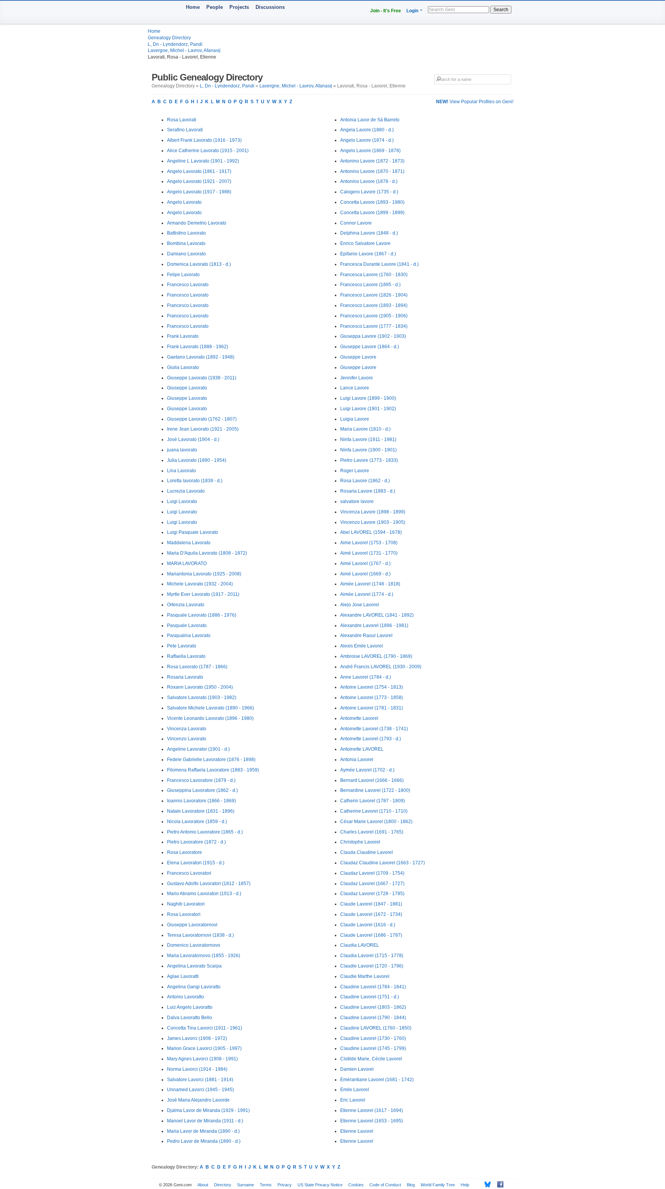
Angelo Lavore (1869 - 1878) (370, 150)
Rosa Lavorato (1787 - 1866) (197, 666)
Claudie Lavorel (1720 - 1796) (371, 966)
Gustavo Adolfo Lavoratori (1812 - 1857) (209, 883)
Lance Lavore (354, 388)
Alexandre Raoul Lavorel (366, 635)
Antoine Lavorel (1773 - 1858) (371, 697)
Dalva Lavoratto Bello (189, 1017)
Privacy (284, 1184)
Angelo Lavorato (184, 202)
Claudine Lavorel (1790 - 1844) (373, 1017)
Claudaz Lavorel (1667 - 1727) (372, 883)
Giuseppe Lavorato (187, 388)
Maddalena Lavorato (189, 542)
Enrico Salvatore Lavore (365, 243)
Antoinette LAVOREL (362, 749)
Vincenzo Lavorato (186, 738)
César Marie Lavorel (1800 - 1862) (376, 821)
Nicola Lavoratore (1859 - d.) (197, 821)
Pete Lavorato (181, 646)
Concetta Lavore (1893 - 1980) (372, 202)
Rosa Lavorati (181, 119)
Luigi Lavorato (182, 501)
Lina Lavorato (181, 470)
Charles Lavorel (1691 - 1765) (371, 832)
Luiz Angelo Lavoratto (189, 1007)
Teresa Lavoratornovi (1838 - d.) (200, 935)
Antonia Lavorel (356, 759)
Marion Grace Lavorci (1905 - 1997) (204, 1048)
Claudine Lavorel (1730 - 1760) (373, 1038)
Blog (411, 1184)
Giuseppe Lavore (358, 357)
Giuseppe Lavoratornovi (192, 924)
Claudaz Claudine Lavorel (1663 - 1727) (382, 862)
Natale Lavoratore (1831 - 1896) (200, 811)
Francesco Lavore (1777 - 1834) (374, 326)
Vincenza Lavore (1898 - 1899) (372, 512)
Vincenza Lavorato (186, 728)
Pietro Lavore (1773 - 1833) (369, 460)
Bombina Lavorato (186, 243)
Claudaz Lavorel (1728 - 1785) (372, 893)
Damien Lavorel (357, 1069)
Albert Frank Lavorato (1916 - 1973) (204, 140)
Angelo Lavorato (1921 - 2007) (199, 181)
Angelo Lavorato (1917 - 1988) (199, 192)
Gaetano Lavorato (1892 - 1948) (200, 357)
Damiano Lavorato (186, 254)
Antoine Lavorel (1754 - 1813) (371, 687)
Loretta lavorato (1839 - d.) (194, 480)
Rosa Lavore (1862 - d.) (365, 480)
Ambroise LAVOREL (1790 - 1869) (376, 656)
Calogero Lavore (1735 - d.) (369, 192)
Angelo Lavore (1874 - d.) (367, 140)
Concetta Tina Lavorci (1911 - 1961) (204, 1028)
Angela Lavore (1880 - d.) (367, 129)
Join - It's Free (385, 10)
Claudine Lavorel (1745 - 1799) (373, 1048)
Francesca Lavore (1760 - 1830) (374, 274)
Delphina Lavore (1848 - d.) (369, 233)
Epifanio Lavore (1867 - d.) (368, 254)
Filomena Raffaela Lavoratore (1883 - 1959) (213, 770)
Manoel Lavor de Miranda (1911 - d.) (205, 1121)
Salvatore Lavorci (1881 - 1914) (200, 1079)
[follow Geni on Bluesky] (485, 1184)
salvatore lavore (357, 501)
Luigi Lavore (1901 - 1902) (368, 408)
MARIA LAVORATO (187, 563)
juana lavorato (182, 450)
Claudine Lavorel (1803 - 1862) (373, 1007)
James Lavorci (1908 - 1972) (197, 1038)
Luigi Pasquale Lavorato (192, 532)
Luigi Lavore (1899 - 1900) (368, 398)
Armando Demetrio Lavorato (196, 223)
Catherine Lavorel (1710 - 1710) (374, 811)
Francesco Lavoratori (189, 873)
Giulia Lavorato (183, 367)
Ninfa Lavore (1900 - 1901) (368, 450)
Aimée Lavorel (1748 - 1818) (370, 584)
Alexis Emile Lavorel (361, 646)
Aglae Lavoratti (183, 976)
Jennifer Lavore (356, 378)
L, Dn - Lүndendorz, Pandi (175, 44)
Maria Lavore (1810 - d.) (365, 429)
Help (465, 1184)
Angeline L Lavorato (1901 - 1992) (203, 161)
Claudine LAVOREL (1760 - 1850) (375, 1028)
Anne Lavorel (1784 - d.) (365, 677)
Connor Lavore (356, 223)
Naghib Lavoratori (186, 904)
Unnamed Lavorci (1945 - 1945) (200, 1089)
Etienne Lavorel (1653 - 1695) (371, 1121)
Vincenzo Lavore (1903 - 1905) (372, 522)
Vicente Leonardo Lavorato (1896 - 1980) (210, 718)
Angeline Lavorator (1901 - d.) (198, 749)
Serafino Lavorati (185, 129)
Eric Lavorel (352, 1100)
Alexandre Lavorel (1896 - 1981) (374, 625)
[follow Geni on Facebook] (498, 1184)
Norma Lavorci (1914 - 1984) (197, 1069)
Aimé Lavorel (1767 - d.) (365, 563)
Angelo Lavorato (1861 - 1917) (199, 171)
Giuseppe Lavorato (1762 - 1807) (202, 419)
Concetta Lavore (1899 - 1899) (372, 212)
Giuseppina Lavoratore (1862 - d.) (202, 790)
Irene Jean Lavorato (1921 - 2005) (203, 429)
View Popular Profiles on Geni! (474, 101)
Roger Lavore (354, 470)
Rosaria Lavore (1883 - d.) (367, 491)
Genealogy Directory (169, 37)
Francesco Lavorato (188, 284)
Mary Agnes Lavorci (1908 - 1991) (202, 1059)
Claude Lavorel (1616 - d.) (367, 924)
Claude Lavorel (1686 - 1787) (371, 935)
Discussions (270, 7)
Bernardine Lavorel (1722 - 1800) (375, 790)
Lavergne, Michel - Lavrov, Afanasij (184, 50)
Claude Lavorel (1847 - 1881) (371, 904)
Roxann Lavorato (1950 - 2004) (200, 687)
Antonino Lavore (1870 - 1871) (372, 171)
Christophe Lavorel (360, 842)
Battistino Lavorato (186, 233)
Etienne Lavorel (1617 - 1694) (371, 1110)
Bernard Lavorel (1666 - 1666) (372, 780)
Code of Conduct (385, 1184)
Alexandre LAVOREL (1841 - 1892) (377, 615)
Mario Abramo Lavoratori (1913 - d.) (204, 893)
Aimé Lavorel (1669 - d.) (365, 574)
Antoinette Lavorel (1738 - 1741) (374, 728)
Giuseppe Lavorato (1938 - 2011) (201, 378)
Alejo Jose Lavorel (359, 604)
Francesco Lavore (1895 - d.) (370, 284)
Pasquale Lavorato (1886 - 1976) (201, 615)
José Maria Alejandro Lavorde (198, 1100)
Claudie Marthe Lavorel (364, 976)
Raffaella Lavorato (186, 656)
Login (412, 10)
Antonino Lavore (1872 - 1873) (372, 161)
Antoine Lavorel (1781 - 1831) (371, 708)
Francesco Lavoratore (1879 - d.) (201, 780)
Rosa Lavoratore (184, 852)
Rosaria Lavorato (185, 677)
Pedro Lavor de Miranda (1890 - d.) (204, 1141)
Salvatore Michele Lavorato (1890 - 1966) (210, 708)
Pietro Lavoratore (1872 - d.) (196, 842)
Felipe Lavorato (183, 274)
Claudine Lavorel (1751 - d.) (369, 996)
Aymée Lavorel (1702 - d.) (367, 770)
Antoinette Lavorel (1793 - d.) (370, 738)
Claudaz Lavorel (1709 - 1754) (372, 873)
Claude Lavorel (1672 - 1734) (371, 914)
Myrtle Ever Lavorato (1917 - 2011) (203, 594)
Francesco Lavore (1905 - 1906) (374, 316)
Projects (239, 7)
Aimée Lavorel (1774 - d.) (366, 594)
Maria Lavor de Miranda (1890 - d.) (203, 1131)
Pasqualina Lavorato (189, 635)
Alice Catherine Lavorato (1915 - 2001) (208, 150)
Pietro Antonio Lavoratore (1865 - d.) (205, 832)
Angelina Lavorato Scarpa (194, 966)
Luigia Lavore (354, 419)
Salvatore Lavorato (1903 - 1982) (201, 697)
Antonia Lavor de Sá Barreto (369, 119)
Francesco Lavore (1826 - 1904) (374, 295)
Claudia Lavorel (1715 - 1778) (371, 955)
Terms (266, 1184)
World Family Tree (438, 1184)
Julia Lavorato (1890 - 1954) (196, 460)
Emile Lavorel (354, 1089)
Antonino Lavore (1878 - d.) (369, 181)
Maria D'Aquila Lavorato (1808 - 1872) (207, 553)
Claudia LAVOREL (359, 945)
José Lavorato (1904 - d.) (193, 439)
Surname (245, 1184)
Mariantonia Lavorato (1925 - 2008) (204, 574)
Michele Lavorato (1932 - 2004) (200, 584)
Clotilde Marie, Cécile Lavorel (371, 1059)
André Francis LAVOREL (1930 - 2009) (380, 666)
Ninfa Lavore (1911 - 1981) (368, 439)
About (202, 1184)
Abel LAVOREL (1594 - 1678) (371, 532)
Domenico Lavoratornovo (193, 945)
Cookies (356, 1184)
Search (500, 9)
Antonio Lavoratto (185, 996)
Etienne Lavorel (356, 1131)
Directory (222, 1184)
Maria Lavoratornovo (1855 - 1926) (203, 955)
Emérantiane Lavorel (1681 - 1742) (377, 1079)
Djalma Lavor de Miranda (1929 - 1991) (208, 1110)
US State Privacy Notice (320, 1184)
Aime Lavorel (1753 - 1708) (369, 542)
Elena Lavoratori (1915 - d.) (195, 862)
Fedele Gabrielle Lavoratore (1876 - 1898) (211, 759)
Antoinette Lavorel (359, 718)
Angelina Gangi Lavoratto (194, 986)
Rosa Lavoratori (184, 914)
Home (193, 7)
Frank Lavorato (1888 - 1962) (197, 346)
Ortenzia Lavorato (185, 604)
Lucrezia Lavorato (186, 491)
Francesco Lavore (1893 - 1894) (374, 305)
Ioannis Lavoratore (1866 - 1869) (201, 800)
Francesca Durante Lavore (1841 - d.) (379, 264)
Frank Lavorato (183, 336)
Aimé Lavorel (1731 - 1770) (369, 553)
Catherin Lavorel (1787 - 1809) (372, 800)
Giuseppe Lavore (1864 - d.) (369, 346)
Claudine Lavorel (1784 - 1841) (373, 986)
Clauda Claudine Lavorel (366, 852)
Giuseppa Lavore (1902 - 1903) (373, 336)
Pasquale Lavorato (187, 625)
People (214, 7)
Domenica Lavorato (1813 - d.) (199, 264)
